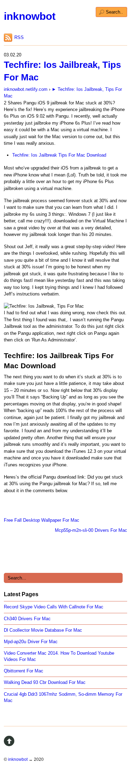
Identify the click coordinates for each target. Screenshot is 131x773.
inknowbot (30, 16)
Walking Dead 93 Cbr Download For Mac (45, 682)
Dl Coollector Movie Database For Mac (43, 630)
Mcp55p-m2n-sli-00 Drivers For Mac (91, 530)
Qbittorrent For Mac (23, 670)
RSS (19, 37)
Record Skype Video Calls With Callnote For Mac (53, 606)
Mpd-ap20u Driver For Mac (31, 641)
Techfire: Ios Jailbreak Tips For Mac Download (59, 155)
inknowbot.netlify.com (26, 89)
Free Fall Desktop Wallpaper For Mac (41, 520)
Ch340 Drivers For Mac (27, 618)
